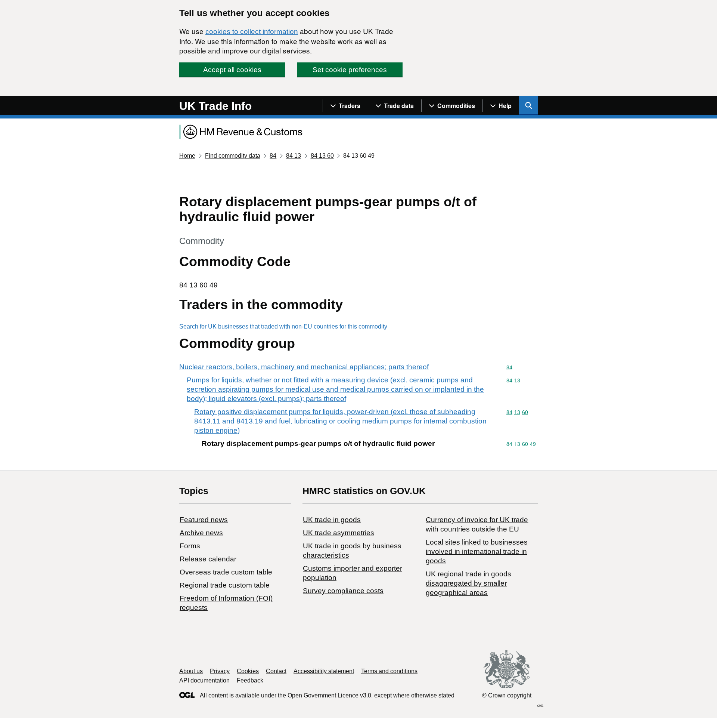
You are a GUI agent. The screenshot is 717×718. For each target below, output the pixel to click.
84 (273, 155)
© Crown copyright (506, 695)
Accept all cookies (232, 70)
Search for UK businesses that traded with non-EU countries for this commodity (283, 326)
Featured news (204, 520)
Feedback (250, 680)
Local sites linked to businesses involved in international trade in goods (477, 551)
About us (191, 671)
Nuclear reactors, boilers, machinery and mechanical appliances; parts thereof (304, 367)
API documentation (204, 680)
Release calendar (208, 559)
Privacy (220, 671)
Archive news (201, 533)
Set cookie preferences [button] (350, 70)
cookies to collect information (251, 32)
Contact (276, 671)
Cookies (248, 671)
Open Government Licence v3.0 (329, 695)
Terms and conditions (389, 671)
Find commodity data (232, 155)
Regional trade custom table (225, 585)
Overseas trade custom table (226, 572)
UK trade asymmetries (338, 533)
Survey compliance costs (343, 591)
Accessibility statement (324, 671)
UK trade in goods (332, 520)
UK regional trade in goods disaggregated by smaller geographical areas (468, 583)
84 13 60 (322, 155)
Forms (190, 546)
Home (187, 155)
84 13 (293, 155)
